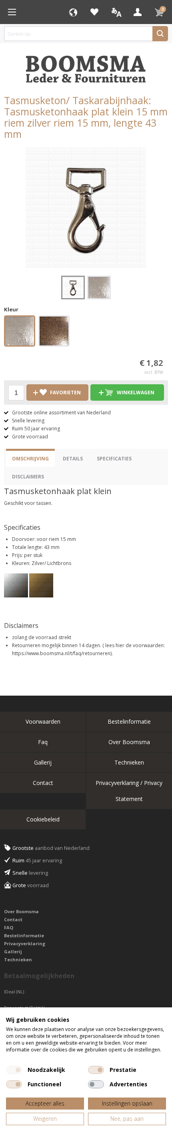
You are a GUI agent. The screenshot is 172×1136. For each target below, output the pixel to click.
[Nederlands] (116, 12)
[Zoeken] (160, 33)
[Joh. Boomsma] (86, 65)
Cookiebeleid (43, 819)
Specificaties (114, 458)
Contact (43, 783)
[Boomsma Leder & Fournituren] (12, 12)
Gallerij (43, 762)
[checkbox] (14, 1070)
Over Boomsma (129, 742)
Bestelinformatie (129, 721)
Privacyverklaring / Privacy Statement (129, 791)
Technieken (129, 762)
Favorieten (94, 12)
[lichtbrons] (54, 332)
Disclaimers (28, 476)
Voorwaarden (43, 721)
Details (73, 458)
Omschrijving (30, 458)
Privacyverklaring (24, 943)
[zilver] (19, 332)
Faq (43, 742)
